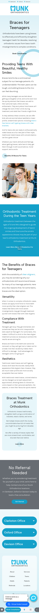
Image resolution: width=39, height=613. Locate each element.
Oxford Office (13, 532)
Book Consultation (19, 54)
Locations (27, 585)
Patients (27, 581)
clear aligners (28, 274)
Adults (12, 581)
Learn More (19, 444)
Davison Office (13, 544)
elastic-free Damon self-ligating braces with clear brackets (19, 123)
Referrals (12, 585)
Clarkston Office (14, 520)
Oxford (21, 1)
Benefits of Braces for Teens (15, 156)
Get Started (19, 502)
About (12, 572)
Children (12, 576)
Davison (28, 1)
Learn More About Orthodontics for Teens (19, 248)
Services (27, 572)
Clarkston (13, 1)
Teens (27, 576)
